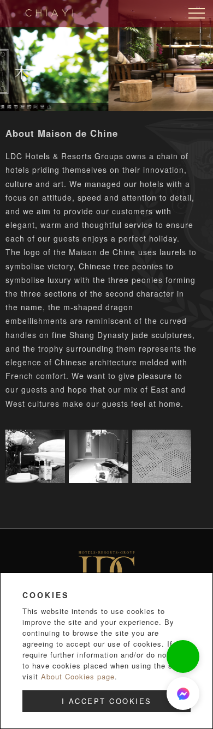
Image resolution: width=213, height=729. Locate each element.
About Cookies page (78, 676)
